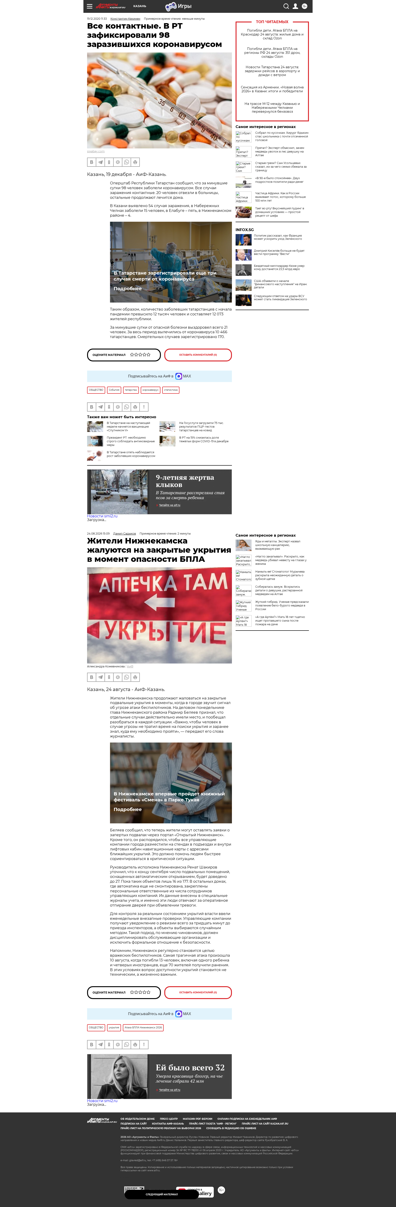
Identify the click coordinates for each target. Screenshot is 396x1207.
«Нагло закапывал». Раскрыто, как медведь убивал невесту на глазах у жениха (281, 560)
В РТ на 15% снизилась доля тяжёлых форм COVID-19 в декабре (203, 439)
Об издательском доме (138, 1118)
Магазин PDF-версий (197, 1118)
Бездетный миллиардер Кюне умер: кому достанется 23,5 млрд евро (279, 267)
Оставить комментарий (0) (198, 354)
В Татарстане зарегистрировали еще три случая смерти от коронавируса (165, 276)
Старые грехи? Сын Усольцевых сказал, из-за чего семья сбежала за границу (281, 166)
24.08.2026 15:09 (98, 533)
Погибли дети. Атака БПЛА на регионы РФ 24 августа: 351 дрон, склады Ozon (272, 53)
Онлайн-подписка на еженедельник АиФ (247, 1118)
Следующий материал (162, 1194)
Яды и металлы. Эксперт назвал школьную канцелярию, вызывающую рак (277, 545)
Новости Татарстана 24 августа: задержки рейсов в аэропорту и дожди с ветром (272, 71)
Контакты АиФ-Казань (168, 1123)
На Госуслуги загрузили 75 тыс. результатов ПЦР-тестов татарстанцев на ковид (201, 426)
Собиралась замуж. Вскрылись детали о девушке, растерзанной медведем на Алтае (278, 590)
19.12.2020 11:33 (97, 18)
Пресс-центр (169, 1118)
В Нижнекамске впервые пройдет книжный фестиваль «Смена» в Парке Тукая (169, 797)
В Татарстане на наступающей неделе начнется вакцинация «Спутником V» (128, 426)
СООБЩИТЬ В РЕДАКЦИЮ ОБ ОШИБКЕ (231, 1128)
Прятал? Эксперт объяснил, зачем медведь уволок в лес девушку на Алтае (279, 151)
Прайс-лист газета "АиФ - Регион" (212, 1123)
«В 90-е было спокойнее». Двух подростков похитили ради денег (279, 179)
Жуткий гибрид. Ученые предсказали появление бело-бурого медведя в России (282, 605)
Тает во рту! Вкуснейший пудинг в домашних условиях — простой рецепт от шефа (279, 212)
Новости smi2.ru (102, 516)
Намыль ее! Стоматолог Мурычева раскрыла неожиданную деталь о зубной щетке (280, 575)
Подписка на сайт (134, 1123)
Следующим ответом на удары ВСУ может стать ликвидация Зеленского (280, 298)
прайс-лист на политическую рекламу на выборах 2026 (161, 1128)
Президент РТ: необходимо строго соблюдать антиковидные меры (131, 441)
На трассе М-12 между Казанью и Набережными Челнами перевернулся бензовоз (272, 108)
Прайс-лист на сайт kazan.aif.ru (265, 1123)
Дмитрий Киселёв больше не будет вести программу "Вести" (279, 252)
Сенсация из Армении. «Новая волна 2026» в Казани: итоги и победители (272, 89)
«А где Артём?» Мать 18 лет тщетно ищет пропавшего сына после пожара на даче (280, 620)
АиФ (130, 666)
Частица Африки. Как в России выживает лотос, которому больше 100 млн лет (280, 196)
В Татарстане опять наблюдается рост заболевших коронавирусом (131, 454)
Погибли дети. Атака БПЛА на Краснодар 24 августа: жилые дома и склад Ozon (272, 34)
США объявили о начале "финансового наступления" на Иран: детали (280, 284)
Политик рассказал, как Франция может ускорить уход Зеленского (278, 237)
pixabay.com (96, 151)
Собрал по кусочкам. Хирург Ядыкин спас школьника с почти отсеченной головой (281, 136)
